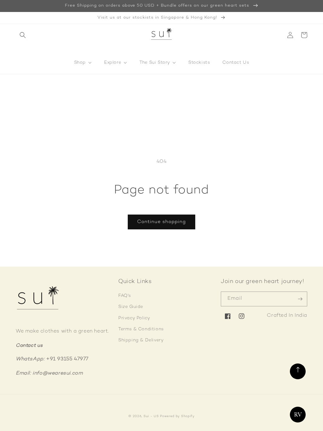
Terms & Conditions (141, 329)
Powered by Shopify (177, 416)
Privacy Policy (134, 318)
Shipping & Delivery (140, 340)
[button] (23, 35)
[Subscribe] (300, 299)
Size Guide (130, 306)
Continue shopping (161, 221)
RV (298, 414)
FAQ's (124, 295)
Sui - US (151, 416)
